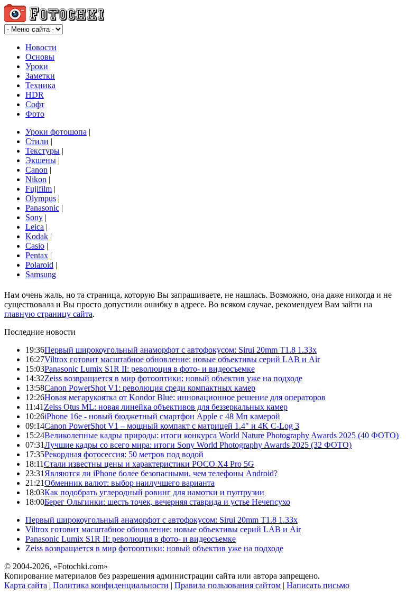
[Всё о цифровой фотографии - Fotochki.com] (54, 19)
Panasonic (42, 207)
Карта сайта (25, 585)
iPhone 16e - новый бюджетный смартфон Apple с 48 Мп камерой (162, 416)
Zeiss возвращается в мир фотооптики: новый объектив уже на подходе (173, 378)
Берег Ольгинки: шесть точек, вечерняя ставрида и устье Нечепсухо (167, 501)
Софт (34, 104)
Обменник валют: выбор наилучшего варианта (129, 482)
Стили (37, 141)
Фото (34, 113)
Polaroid (39, 264)
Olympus (40, 198)
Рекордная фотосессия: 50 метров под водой (124, 454)
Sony (34, 217)
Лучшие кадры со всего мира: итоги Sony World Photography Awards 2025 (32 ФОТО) (198, 444)
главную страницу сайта (48, 313)
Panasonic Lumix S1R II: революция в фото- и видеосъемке (149, 368)
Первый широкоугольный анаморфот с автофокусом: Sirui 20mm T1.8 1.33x (180, 349)
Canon (36, 169)
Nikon (36, 179)
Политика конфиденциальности (111, 585)
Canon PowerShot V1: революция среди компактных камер (149, 387)
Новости (41, 47)
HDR (34, 94)
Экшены (40, 160)
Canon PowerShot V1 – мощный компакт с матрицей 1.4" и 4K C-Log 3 (171, 425)
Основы (39, 56)
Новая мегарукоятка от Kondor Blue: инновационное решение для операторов (185, 397)
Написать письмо (318, 585)
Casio (34, 245)
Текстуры (42, 150)
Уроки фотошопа (56, 131)
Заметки (40, 75)
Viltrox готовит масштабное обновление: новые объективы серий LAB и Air (182, 359)
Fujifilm (38, 188)
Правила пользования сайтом (227, 585)
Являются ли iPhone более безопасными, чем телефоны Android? (161, 473)
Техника (40, 85)
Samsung (40, 274)
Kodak (36, 236)
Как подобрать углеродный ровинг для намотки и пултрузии (154, 492)
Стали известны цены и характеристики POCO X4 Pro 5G (149, 463)
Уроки (36, 66)
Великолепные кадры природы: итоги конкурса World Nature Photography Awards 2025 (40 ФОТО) (221, 435)
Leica (34, 226)
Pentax (36, 255)
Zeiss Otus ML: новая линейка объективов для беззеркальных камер (166, 406)
